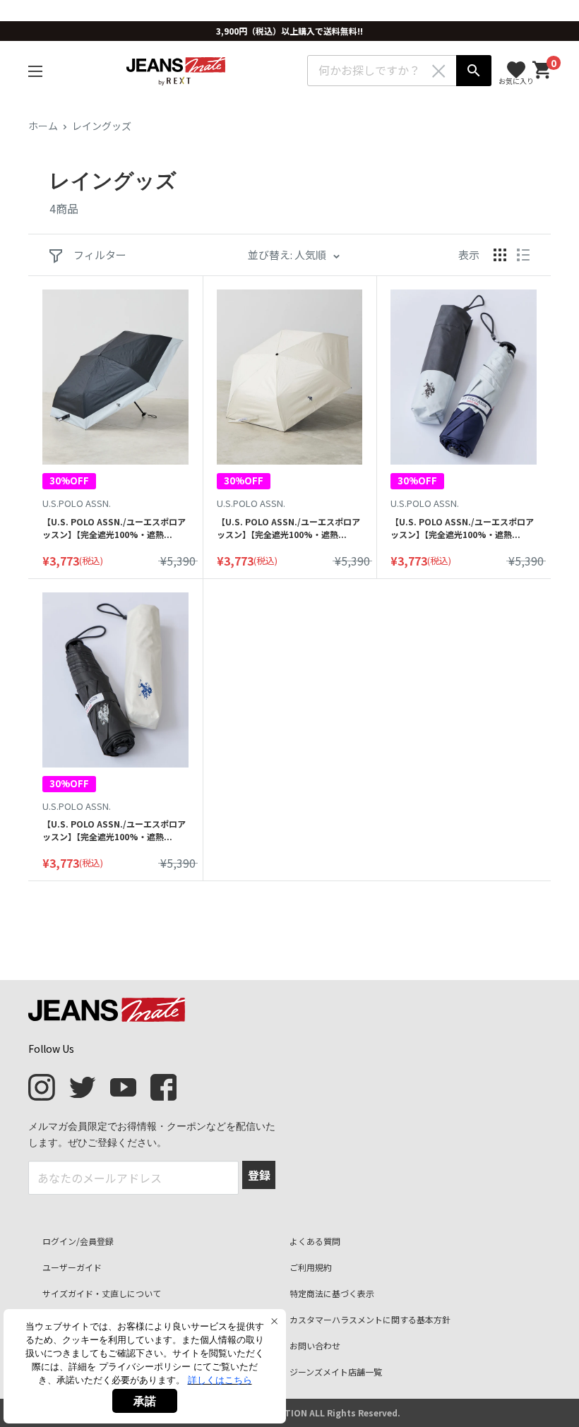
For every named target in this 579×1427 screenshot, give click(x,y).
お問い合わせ (315, 1345)
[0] (542, 70)
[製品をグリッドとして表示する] (500, 255)
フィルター (98, 254)
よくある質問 (315, 1241)
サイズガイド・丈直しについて (101, 1293)
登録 (259, 1174)
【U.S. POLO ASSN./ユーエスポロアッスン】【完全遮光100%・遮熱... (114, 528)
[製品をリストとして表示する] (523, 255)
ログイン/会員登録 (78, 1241)
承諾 (144, 1401)
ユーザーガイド (72, 1267)
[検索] (473, 70)
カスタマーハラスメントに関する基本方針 (370, 1319)
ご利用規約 (311, 1267)
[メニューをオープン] (35, 71)
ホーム (43, 126)
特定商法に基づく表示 (332, 1293)
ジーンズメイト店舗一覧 (336, 1372)
